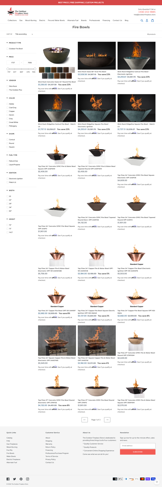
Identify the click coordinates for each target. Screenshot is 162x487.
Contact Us (50, 463)
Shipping (49, 441)
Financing (49, 450)
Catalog (9, 438)
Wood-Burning (12, 447)
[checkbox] (22, 48)
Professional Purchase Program (57, 453)
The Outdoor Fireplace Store (20, 484)
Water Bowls (11, 456)
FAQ (8, 441)
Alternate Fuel (12, 463)
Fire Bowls (10, 453)
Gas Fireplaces (12, 444)
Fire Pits (9, 450)
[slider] (8, 69)
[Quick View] (73, 78)
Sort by (9, 34)
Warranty (49, 444)
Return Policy (50, 447)
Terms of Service (52, 456)
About (48, 438)
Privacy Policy (51, 459)
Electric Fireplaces (13, 459)
